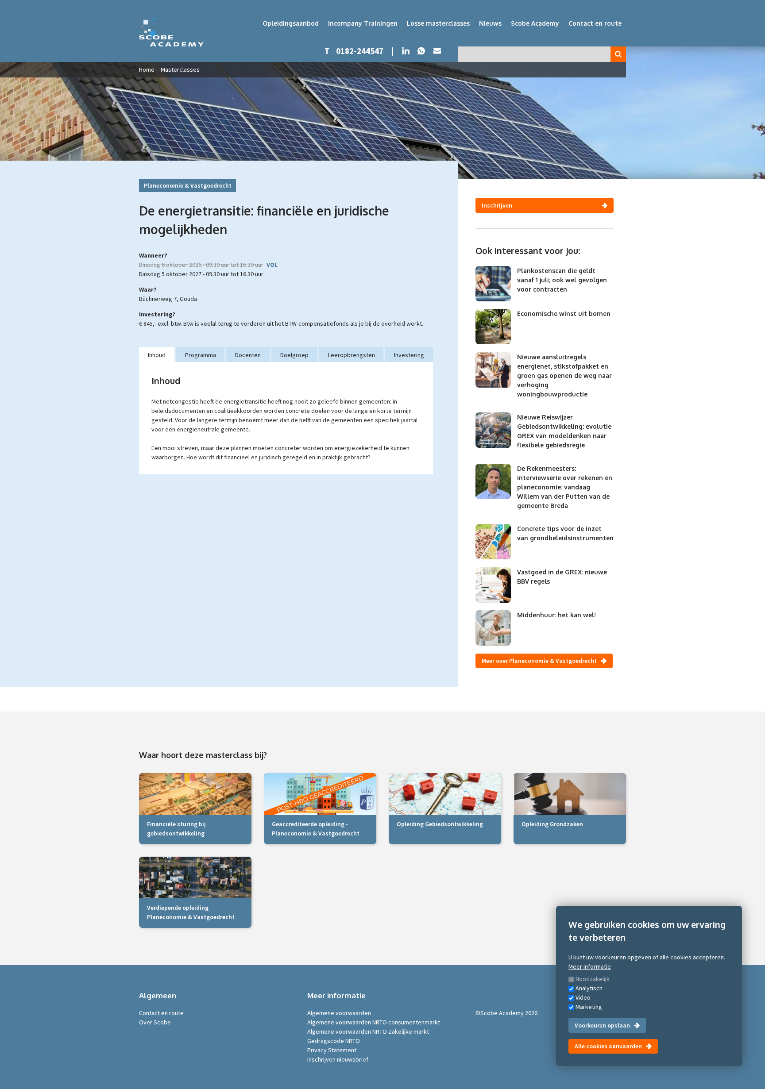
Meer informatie (589, 966)
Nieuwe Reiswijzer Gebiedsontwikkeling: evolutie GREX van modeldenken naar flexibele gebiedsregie (564, 431)
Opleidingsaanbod (291, 23)
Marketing (589, 1007)
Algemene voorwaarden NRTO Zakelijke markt (368, 1031)
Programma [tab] (200, 355)
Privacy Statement (331, 1050)
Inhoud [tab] (157, 355)
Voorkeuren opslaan (602, 1025)
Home (147, 69)
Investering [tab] (409, 355)
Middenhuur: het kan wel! (556, 615)
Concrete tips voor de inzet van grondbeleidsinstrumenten (565, 533)
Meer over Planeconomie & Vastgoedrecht (539, 661)
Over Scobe (155, 1022)
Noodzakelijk (593, 979)
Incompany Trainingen (363, 23)
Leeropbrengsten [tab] (351, 355)
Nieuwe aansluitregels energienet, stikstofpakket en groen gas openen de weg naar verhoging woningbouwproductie (564, 375)
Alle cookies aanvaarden (608, 1046)
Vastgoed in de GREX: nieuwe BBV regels (562, 576)
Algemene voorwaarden (339, 1013)
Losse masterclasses (438, 23)
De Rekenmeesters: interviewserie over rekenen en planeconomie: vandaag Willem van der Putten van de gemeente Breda (564, 487)
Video (583, 997)
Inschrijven (497, 205)
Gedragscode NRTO (333, 1041)
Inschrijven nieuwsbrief (337, 1059)
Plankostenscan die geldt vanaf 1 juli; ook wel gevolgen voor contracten (562, 280)
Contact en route (595, 23)
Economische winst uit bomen (563, 313)
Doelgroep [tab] (294, 355)
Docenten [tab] (248, 355)
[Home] (171, 32)
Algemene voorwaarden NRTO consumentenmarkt (373, 1022)
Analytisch (589, 988)
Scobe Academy (535, 23)
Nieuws (490, 23)
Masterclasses (180, 69)
